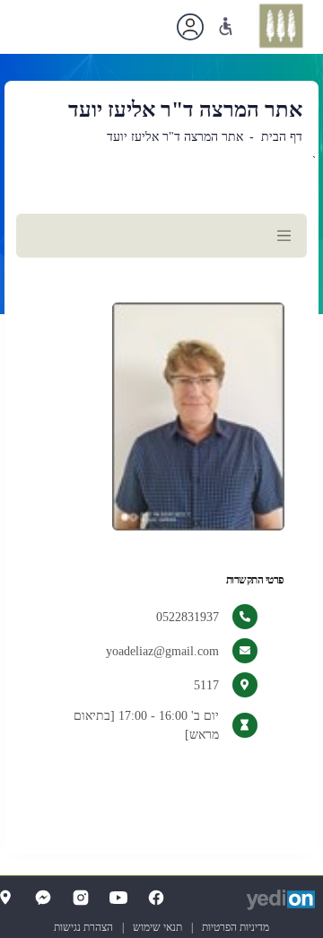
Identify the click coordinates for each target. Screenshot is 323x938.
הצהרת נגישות (83, 927)
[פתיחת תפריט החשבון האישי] (190, 26)
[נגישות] (225, 26)
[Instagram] (81, 898)
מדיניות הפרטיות (235, 927)
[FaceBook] (156, 898)
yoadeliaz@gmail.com (162, 651)
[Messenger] (43, 898)
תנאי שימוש (157, 927)
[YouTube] (118, 898)
